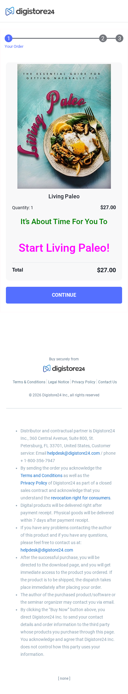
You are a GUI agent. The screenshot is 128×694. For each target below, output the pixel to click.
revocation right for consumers (80, 497)
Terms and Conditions (41, 475)
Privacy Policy (34, 482)
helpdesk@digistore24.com (73, 453)
